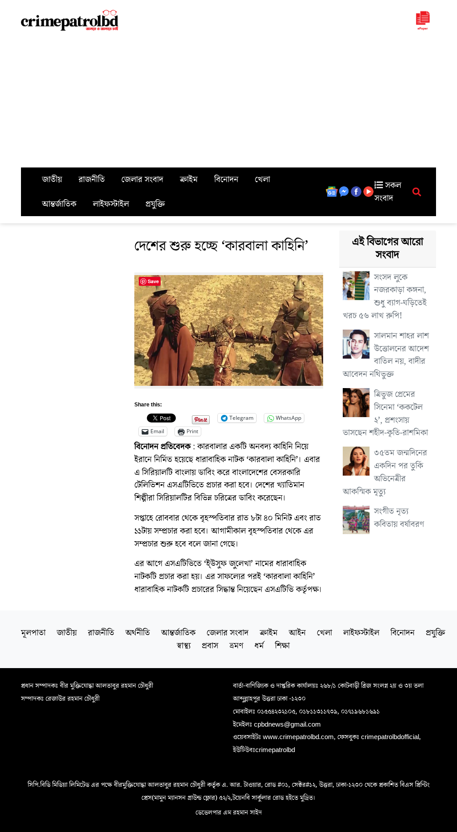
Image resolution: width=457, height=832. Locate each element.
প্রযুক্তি (155, 204)
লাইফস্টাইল (111, 204)
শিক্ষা (282, 646)
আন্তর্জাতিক (59, 204)
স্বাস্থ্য (184, 646)
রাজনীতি (92, 179)
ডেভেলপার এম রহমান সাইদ (228, 812)
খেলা (262, 179)
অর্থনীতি (137, 633)
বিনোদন (226, 179)
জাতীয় (52, 179)
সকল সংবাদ (387, 192)
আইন (297, 633)
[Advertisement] (228, 100)
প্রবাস (210, 646)
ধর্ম (259, 646)
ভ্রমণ (236, 646)
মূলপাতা (33, 633)
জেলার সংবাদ (142, 179)
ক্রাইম (189, 179)
